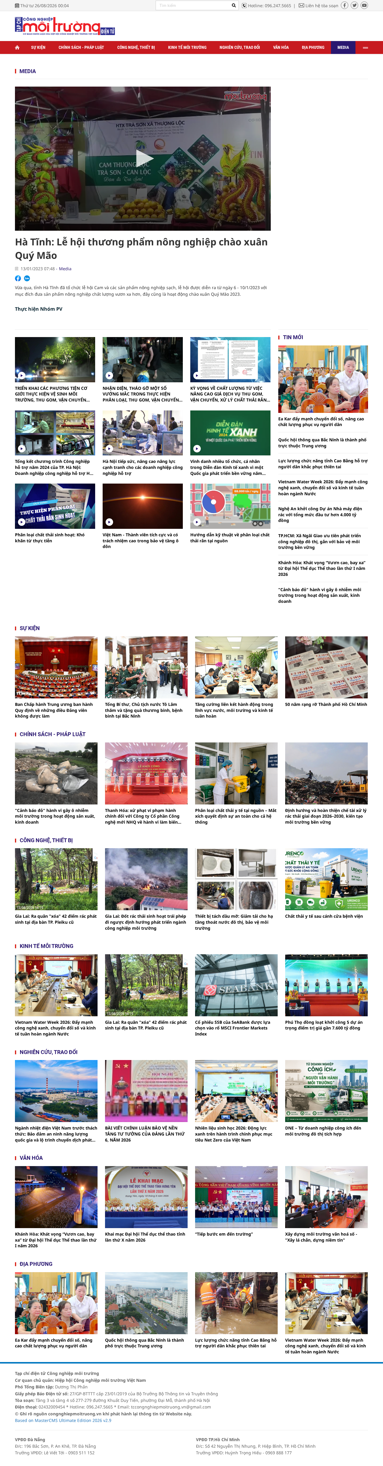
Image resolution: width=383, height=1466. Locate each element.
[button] (143, 158)
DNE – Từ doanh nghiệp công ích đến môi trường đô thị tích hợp (323, 1131)
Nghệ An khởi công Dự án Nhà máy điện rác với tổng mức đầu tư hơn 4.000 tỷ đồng (320, 514)
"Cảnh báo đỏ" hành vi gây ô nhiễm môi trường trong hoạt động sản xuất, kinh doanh (319, 595)
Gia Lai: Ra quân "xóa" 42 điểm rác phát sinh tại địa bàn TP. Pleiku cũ (56, 919)
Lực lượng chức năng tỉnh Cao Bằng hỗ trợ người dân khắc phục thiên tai (323, 463)
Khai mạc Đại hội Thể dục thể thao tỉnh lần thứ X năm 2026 (145, 1237)
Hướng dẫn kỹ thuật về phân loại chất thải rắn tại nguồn (230, 537)
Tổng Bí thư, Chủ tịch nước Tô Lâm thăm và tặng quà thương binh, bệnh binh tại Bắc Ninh (144, 710)
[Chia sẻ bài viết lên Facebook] (18, 278)
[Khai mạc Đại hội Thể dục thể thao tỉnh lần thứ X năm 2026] (146, 1197)
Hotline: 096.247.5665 (269, 5)
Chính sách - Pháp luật (81, 47)
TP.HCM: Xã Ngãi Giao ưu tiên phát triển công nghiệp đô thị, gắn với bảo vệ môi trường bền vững (319, 541)
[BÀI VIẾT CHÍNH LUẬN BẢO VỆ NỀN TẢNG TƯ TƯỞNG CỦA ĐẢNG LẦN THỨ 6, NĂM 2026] (146, 1091)
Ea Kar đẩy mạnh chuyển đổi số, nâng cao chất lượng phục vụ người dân (321, 422)
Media (343, 47)
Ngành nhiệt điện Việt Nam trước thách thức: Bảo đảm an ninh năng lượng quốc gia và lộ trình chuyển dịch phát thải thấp (56, 1134)
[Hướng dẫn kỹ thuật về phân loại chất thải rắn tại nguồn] (230, 506)
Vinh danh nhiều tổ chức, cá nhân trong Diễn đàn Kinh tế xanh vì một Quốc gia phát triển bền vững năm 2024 (226, 467)
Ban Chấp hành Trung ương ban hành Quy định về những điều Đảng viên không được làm (54, 710)
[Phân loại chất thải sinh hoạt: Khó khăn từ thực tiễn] (55, 506)
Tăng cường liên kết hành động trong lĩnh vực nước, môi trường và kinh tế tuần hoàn (234, 710)
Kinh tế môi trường (187, 47)
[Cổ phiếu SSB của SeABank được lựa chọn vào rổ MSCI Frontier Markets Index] (236, 985)
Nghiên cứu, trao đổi (240, 47)
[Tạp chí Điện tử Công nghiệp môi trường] (65, 25)
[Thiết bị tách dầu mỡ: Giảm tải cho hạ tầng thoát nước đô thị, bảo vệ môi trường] (236, 879)
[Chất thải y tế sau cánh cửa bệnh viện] (326, 879)
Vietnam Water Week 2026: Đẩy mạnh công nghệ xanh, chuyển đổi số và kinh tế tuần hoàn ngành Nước (323, 487)
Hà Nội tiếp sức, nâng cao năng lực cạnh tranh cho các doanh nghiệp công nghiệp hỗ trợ (143, 467)
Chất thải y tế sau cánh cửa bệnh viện (324, 916)
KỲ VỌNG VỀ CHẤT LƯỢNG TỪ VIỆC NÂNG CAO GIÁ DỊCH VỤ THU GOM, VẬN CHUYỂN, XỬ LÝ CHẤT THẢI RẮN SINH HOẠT (228, 394)
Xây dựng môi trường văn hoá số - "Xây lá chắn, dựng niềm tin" (321, 1237)
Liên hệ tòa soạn (322, 5)
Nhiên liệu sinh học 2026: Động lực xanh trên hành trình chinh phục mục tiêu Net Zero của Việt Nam (233, 1133)
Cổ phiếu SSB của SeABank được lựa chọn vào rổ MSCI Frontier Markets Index (232, 1028)
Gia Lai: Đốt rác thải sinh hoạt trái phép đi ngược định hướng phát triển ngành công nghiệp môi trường (145, 922)
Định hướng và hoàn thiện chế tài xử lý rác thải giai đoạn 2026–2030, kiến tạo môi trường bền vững (326, 816)
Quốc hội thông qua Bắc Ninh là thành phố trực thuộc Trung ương (322, 443)
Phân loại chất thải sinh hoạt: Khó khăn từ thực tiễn (50, 537)
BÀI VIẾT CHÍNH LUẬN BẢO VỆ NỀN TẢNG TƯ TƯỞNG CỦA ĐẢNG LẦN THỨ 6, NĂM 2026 (145, 1133)
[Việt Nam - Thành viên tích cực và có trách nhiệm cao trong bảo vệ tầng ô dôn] (143, 506)
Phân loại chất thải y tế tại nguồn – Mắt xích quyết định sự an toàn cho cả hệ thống (235, 816)
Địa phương (313, 47)
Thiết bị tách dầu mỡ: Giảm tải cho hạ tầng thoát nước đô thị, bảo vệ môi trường (234, 922)
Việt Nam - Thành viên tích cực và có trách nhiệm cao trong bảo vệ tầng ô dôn (141, 540)
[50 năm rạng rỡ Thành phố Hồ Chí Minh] (326, 667)
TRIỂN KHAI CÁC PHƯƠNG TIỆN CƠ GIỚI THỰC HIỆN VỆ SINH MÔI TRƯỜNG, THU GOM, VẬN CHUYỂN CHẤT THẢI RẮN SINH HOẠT (51, 394)
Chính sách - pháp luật (53, 734)
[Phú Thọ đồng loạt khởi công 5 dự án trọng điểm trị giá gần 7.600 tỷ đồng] (326, 985)
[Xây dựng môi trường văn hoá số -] (326, 1197)
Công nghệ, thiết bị (136, 47)
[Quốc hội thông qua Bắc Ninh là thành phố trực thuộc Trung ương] (146, 1303)
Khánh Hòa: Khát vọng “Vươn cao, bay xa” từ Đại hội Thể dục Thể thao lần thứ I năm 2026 (321, 568)
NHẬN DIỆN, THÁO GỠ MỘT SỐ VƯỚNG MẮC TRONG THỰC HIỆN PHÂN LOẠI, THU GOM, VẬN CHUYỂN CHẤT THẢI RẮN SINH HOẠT (141, 394)
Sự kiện (38, 47)
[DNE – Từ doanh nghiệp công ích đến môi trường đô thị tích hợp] (326, 1091)
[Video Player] (143, 159)
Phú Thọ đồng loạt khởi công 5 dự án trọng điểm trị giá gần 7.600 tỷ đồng (324, 1025)
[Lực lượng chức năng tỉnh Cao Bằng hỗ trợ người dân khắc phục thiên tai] (236, 1303)
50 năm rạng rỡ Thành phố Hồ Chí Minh (326, 704)
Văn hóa (281, 47)
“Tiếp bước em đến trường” (224, 1234)
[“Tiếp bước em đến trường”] (236, 1197)
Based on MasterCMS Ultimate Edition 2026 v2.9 (63, 1420)
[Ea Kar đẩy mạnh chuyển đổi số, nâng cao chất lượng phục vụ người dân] (323, 379)
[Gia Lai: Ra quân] (56, 879)
